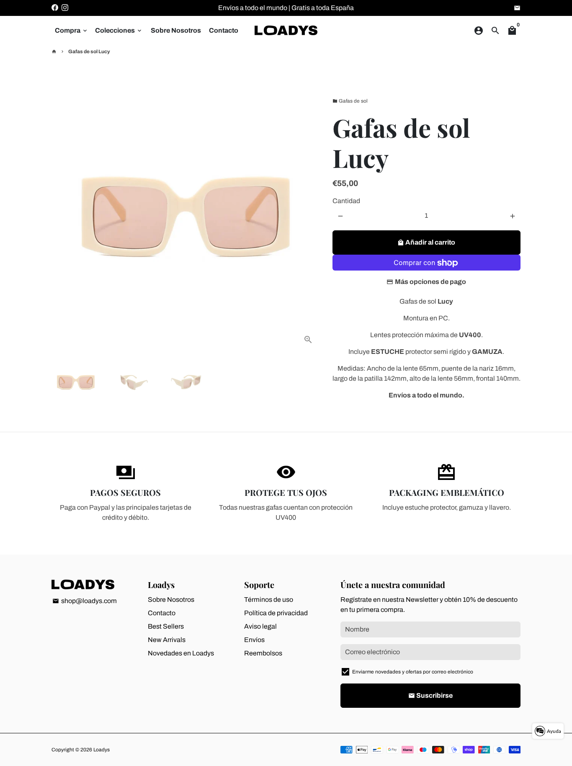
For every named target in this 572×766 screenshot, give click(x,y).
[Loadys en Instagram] (65, 7)
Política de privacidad (276, 612)
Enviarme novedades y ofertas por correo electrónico (412, 672)
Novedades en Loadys (181, 653)
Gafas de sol (350, 101)
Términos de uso (268, 599)
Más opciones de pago (430, 282)
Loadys (101, 750)
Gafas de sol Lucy (89, 51)
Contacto (223, 30)
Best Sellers (166, 626)
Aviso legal (260, 626)
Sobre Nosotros (176, 30)
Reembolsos (263, 653)
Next (309, 217)
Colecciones (119, 30)
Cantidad (346, 201)
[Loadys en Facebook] (55, 7)
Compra (71, 30)
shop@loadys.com (84, 600)
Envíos (254, 639)
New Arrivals (167, 639)
